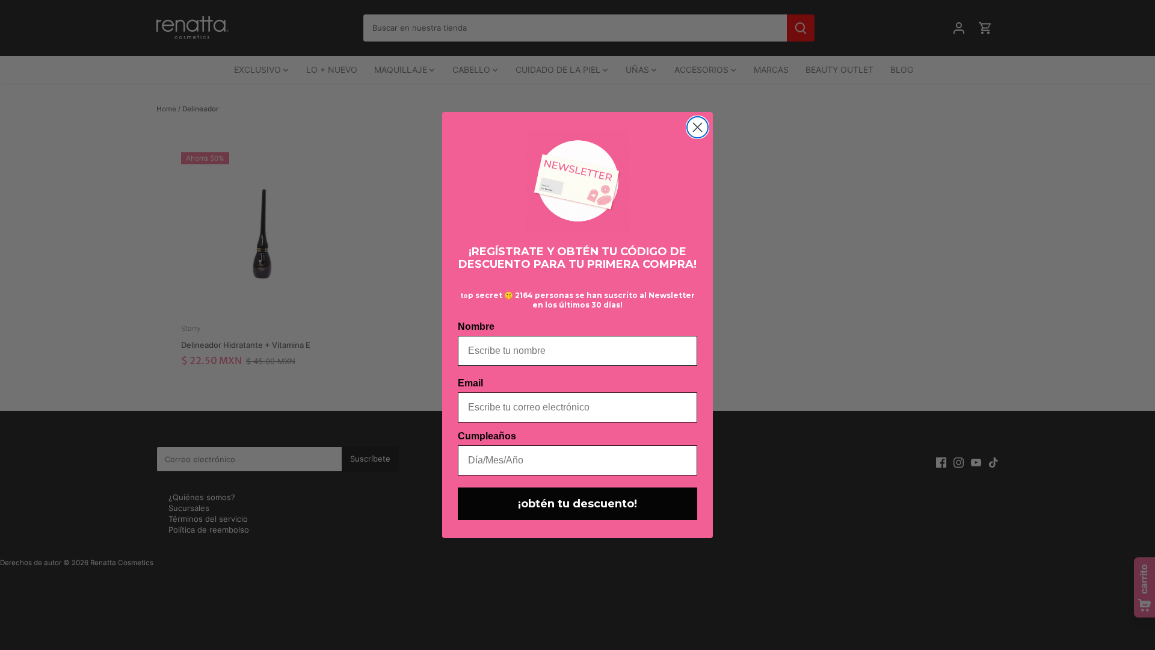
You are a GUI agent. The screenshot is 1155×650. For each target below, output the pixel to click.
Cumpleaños (487, 436)
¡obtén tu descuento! (577, 503)
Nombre (476, 326)
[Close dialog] (697, 127)
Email (470, 383)
